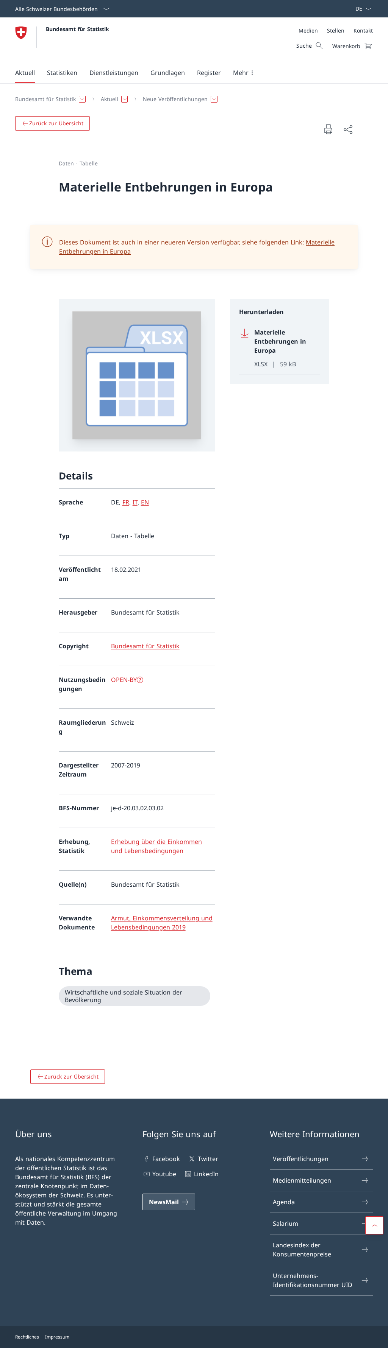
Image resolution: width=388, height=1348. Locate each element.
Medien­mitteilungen (302, 1180)
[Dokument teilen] (348, 129)
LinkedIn (206, 1174)
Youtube (164, 1174)
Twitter (208, 1159)
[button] (25, 72)
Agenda (284, 1202)
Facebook (166, 1159)
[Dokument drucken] (328, 129)
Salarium (285, 1223)
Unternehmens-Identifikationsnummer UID (312, 1280)
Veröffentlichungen (301, 1159)
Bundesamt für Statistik (77, 29)
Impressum (57, 1337)
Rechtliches (27, 1337)
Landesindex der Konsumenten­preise (302, 1249)
